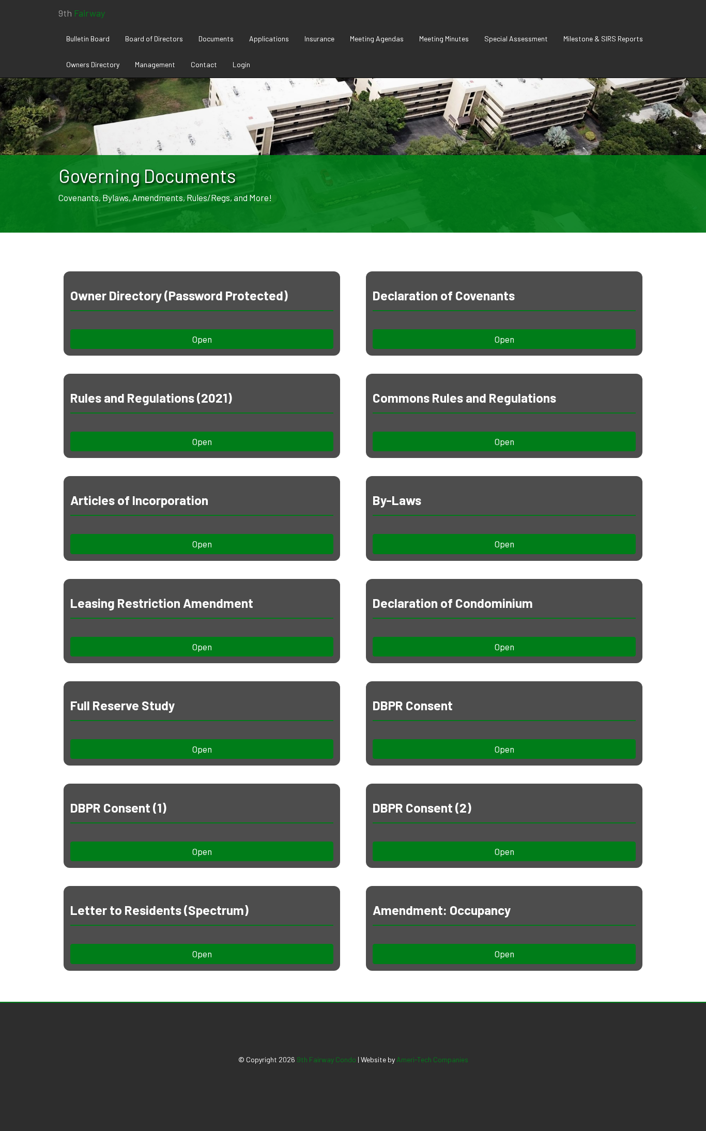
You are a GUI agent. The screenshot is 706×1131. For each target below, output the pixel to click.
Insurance (319, 38)
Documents (216, 38)
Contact (204, 64)
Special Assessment (516, 38)
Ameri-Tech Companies (432, 1059)
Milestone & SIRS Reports (603, 38)
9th (81, 13)
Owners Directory (92, 64)
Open (202, 339)
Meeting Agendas (377, 38)
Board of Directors (154, 38)
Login (241, 64)
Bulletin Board (88, 38)
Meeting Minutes (444, 38)
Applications (269, 38)
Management (155, 64)
